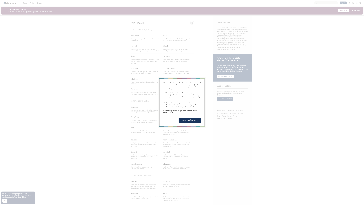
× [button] (202, 81)
